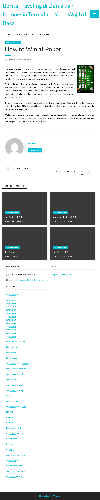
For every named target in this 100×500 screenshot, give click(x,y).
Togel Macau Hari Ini (61, 274)
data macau (11, 303)
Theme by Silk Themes (50, 496)
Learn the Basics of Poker (65, 217)
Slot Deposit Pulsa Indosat (18, 363)
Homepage (8, 34)
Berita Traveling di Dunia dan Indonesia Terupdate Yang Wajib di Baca (45, 14)
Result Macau (12, 294)
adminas (11, 59)
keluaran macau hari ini (16, 406)
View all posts (35, 150)
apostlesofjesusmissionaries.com (33, 280)
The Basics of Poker (14, 217)
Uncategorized (22, 34)
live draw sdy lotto (14, 476)
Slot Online (10, 252)
